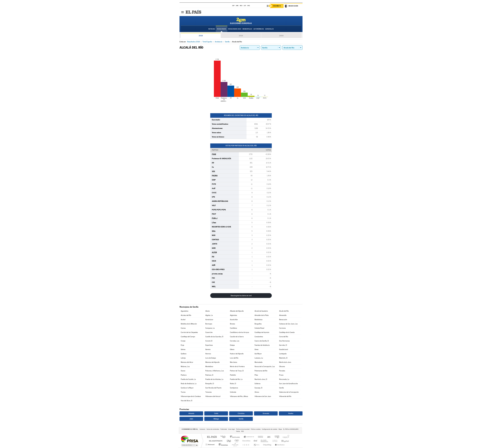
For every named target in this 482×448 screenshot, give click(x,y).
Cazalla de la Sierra (237, 337)
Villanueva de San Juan (263, 396)
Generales (269, 29)
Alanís (207, 311)
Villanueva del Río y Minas (239, 396)
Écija (182, 345)
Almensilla (282, 315)
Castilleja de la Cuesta (287, 332)
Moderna (222, 444)
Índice (238, 431)
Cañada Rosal (259, 328)
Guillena (183, 354)
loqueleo (267, 444)
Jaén (191, 419)
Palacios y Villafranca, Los (214, 371)
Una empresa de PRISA (189, 439)
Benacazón (283, 320)
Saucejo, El (258, 388)
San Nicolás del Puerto (213, 388)
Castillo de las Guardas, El (214, 337)
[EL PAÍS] (194, 12)
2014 (241, 36)
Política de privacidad (243, 429)
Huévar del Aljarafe (237, 354)
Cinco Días (246, 440)
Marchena (233, 362)
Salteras (257, 384)
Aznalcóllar (234, 320)
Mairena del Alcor (187, 362)
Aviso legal (231, 429)
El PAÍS (211, 437)
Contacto (202, 429)
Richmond (210, 444)
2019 (201, 36)
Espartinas (209, 345)
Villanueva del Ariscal (212, 396)
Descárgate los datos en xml (241, 296)
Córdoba (241, 413)
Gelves (183, 349)
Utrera (257, 392)
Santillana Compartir (249, 437)
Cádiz (216, 413)
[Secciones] (182, 12)
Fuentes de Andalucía (262, 345)
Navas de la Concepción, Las (265, 366)
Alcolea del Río (186, 315)
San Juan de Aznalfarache (288, 384)
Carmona (282, 328)
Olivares (282, 366)
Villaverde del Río (285, 396)
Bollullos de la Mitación (189, 324)
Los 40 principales (224, 437)
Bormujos (208, 324)
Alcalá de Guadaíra (261, 311)
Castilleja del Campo (188, 337)
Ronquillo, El (209, 384)
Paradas (282, 371)
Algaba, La (209, 315)
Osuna (183, 371)
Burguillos (258, 324)
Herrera (208, 354)
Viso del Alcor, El (186, 401)
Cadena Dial (255, 440)
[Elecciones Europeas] (241, 21)
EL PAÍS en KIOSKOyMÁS (290, 429)
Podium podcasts (235, 444)
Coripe (183, 341)
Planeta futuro (274, 440)
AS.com (267, 437)
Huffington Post (215, 440)
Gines (256, 349)
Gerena (207, 349)
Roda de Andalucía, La (188, 384)
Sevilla (281, 388)
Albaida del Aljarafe (237, 311)
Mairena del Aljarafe (212, 362)
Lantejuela (283, 354)
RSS (242, 431)
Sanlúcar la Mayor (187, 388)
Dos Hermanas (284, 341)
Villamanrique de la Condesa (191, 396)
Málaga (216, 419)
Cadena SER (259, 437)
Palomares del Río (261, 371)
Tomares (208, 392)
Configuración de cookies (269, 429)
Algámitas (233, 315)
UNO (229, 440)
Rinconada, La (284, 379)
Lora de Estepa (210, 358)
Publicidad (223, 429)
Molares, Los (185, 366)
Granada (266, 413)
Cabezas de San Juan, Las (288, 324)
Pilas (256, 375)
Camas (183, 328)
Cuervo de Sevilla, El (262, 341)
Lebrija (183, 358)
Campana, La (210, 328)
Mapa (280, 429)
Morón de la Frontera (237, 366)
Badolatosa (258, 320)
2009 (281, 36)
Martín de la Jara (285, 362)
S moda (256, 444)
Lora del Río (234, 358)
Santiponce (234, 388)
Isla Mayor (258, 354)
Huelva (290, 413)
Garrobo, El (283, 345)
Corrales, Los (234, 341)
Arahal (183, 320)
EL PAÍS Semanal (264, 440)
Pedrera (184, 375)
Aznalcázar (209, 320)
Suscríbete (277, 6)
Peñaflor (233, 375)
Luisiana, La (259, 358)
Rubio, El (233, 384)
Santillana (235, 437)
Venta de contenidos (212, 429)
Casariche (209, 332)
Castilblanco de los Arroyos (239, 332)
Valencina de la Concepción (289, 392)
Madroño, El (283, 358)
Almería (191, 413)
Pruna (281, 375)
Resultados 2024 (234, 29)
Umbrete (233, 392)
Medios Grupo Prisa (189, 445)
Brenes (232, 324)
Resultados (221, 29)
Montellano (209, 366)
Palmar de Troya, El (237, 371)
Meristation (279, 444)
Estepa (232, 345)
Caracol (285, 437)
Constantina (259, 337)
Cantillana (233, 328)
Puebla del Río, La (236, 379)
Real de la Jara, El (261, 379)
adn (276, 437)
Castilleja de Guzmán (262, 332)
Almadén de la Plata (262, 315)
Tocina (183, 392)
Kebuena (283, 440)
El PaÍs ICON (246, 444)
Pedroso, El (209, 375)
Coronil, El (208, 341)
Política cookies (256, 429)
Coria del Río (283, 337)
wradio (236, 440)
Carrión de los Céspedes (189, 332)
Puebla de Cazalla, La (188, 379)
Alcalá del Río (284, 311)
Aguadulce (184, 311)
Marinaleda (258, 362)
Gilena (232, 349)
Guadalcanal (283, 349)
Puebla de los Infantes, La (214, 379)
